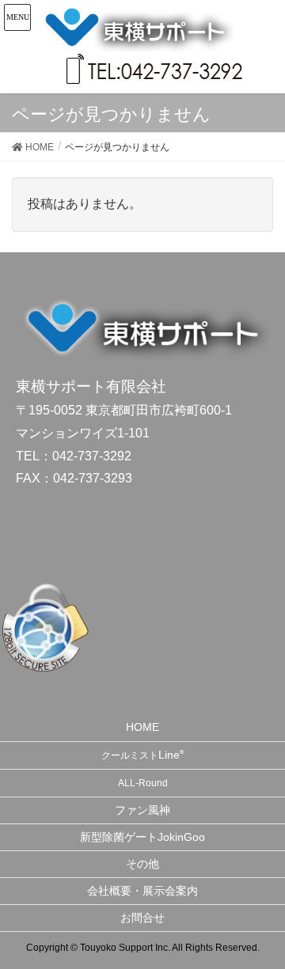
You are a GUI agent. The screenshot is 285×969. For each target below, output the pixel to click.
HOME (142, 727)
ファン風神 (142, 810)
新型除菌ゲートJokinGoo (142, 837)
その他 (142, 863)
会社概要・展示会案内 (142, 890)
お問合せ (142, 917)
